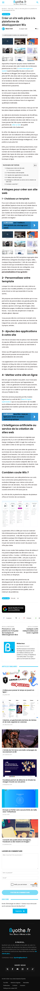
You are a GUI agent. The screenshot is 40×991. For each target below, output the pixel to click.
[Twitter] (7, 969)
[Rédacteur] (3, 28)
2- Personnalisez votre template (15, 172)
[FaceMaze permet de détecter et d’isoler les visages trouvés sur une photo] (20, 768)
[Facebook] (12, 969)
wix (18, 598)
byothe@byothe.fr (20, 958)
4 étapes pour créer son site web (15, 168)
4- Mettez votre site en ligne (14, 177)
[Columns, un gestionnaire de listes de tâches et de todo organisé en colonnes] (20, 708)
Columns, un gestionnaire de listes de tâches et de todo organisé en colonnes (19, 721)
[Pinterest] (27, 969)
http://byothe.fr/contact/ (23, 646)
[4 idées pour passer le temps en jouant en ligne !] (20, 679)
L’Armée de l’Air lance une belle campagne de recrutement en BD (20, 751)
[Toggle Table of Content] (34, 165)
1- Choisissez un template (14, 170)
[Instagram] (22, 969)
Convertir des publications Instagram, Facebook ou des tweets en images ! (17, 841)
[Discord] (17, 969)
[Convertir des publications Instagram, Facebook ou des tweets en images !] (20, 828)
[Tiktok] (33, 969)
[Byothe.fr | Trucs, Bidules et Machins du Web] (20, 2)
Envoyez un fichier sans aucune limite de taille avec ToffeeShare (20, 811)
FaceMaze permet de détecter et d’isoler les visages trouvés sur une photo (19, 781)
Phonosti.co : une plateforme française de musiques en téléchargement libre (10, 632)
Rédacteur (9, 29)
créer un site (16, 125)
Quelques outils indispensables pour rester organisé (30, 631)
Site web (13, 598)
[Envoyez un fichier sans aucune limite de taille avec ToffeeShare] (20, 798)
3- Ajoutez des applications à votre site (17, 175)
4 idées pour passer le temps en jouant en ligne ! (18, 691)
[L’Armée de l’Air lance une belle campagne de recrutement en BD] (20, 738)
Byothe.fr (4, 8)
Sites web (10, 8)
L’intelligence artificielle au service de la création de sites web (21, 180)
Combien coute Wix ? (12, 184)
